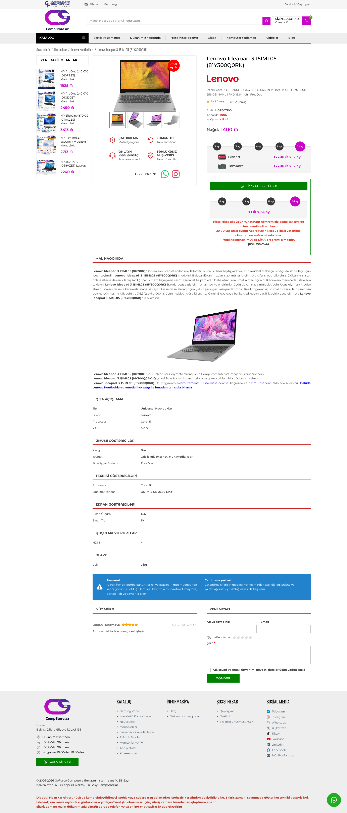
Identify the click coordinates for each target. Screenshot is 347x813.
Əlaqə (94, 4)
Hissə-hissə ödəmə (184, 38)
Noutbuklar (128, 722)
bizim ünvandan (260, 383)
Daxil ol (225, 716)
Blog (291, 38)
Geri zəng (110, 4)
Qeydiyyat (227, 711)
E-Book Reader (130, 737)
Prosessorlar (128, 753)
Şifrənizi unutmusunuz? (236, 722)
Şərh (211, 643)
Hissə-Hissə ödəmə (214, 383)
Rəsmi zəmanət (188, 383)
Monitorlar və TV (131, 742)
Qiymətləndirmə (218, 637)
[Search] (266, 21)
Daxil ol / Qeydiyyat (298, 4)
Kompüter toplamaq (241, 38)
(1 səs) (220, 101)
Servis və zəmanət (107, 38)
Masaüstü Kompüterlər (136, 716)
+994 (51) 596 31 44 (55, 742)
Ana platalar (128, 748)
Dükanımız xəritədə (56, 737)
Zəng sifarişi (60, 761)
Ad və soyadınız (218, 622)
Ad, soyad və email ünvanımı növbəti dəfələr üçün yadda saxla (259, 670)
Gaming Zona (129, 711)
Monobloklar (128, 727)
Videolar (272, 38)
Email (265, 622)
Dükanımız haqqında (145, 38)
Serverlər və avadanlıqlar (137, 732)
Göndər (223, 678)
